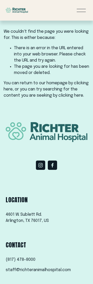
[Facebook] (52, 165)
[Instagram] (40, 165)
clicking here (70, 95)
